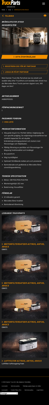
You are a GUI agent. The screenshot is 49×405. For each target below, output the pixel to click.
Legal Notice (40, 390)
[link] (24, 57)
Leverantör (5, 386)
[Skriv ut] (45, 15)
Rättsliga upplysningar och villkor (32, 386)
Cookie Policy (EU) (16, 390)
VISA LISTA (8, 122)
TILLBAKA (9, 16)
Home (3, 9)
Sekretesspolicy (15, 386)
